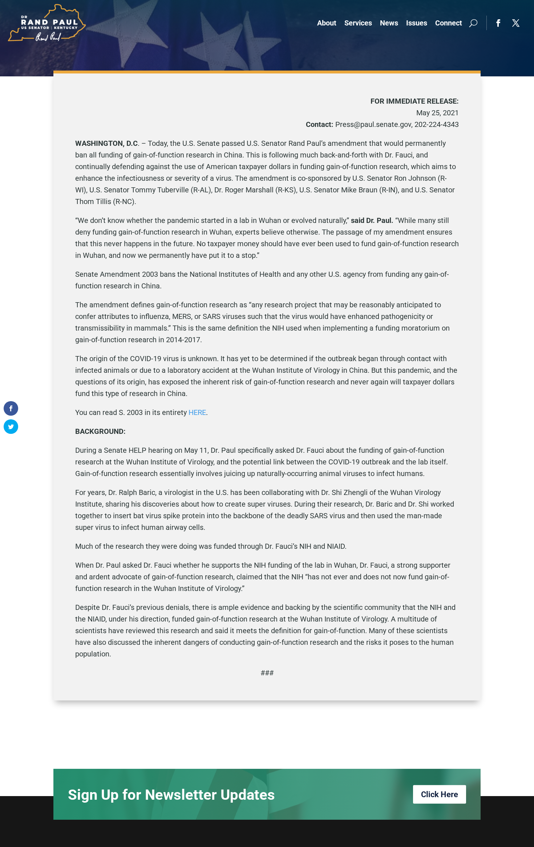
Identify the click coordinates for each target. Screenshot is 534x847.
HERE (197, 412)
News (389, 23)
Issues (416, 23)
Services (358, 23)
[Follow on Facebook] (498, 23)
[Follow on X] (516, 23)
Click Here (439, 794)
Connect (448, 23)
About (326, 23)
